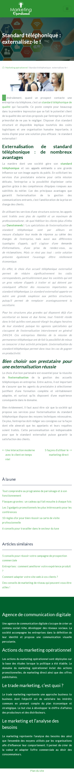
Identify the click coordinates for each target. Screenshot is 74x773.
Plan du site (37, 770)
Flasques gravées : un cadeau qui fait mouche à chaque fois (36, 501)
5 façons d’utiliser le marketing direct (57, 452)
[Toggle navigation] (67, 9)
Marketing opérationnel (17, 67)
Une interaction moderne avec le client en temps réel (20, 454)
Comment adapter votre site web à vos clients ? (30, 576)
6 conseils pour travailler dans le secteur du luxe (30, 528)
